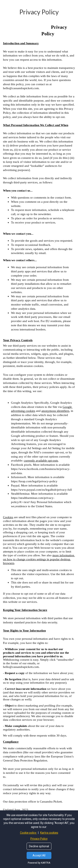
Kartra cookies (49, 832)
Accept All (39, 855)
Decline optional (39, 846)
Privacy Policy (39, 838)
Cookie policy (28, 832)
